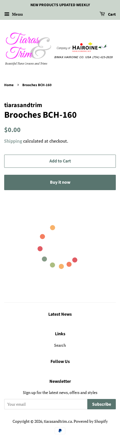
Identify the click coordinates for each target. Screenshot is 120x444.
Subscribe (101, 404)
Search (60, 345)
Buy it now (60, 182)
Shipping (13, 141)
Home (9, 85)
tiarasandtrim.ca (58, 421)
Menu (17, 14)
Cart (111, 14)
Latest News (60, 314)
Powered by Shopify (91, 421)
